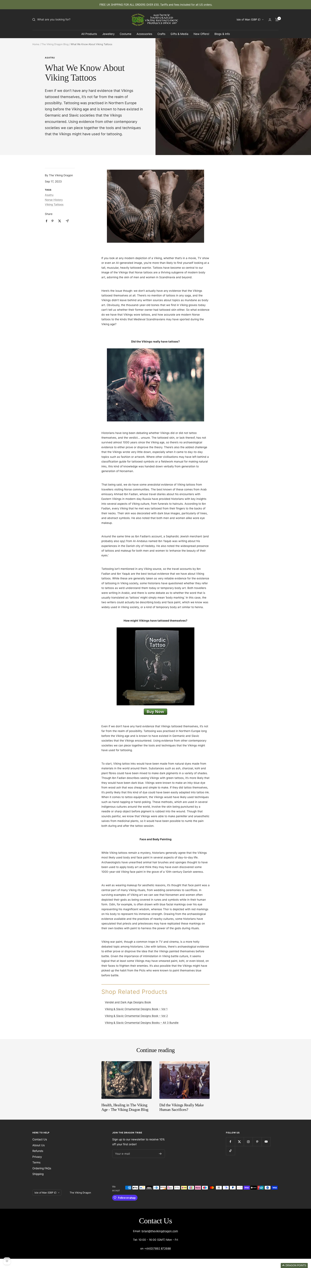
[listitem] (46, 221)
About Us (38, 1145)
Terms (36, 1162)
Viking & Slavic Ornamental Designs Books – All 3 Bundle (142, 1022)
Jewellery (108, 34)
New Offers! (201, 34)
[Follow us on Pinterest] (257, 1141)
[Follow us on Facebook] (230, 1141)
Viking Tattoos (54, 204)
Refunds (37, 1151)
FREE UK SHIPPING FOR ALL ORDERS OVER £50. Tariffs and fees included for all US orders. (155, 4)
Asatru (50, 57)
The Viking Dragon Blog (55, 44)
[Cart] (277, 19)
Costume (125, 34)
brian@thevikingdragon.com (160, 1231)
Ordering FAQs (41, 1168)
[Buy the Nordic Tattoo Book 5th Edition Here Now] (155, 709)
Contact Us (39, 1139)
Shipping (38, 1174)
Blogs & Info (222, 34)
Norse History (54, 199)
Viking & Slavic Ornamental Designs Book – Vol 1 (136, 1009)
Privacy (37, 1156)
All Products (89, 34)
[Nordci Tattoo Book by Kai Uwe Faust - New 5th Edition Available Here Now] (155, 628)
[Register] (160, 1154)
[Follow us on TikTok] (230, 1150)
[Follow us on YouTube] (266, 1141)
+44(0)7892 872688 (157, 1248)
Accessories (144, 34)
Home (35, 44)
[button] (294, 1265)
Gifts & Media (179, 34)
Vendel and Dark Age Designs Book (128, 1002)
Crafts (161, 34)
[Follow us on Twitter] (239, 1141)
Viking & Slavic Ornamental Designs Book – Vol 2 (136, 1016)
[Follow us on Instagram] (248, 1141)
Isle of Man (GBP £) (248, 19)
